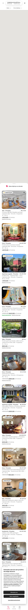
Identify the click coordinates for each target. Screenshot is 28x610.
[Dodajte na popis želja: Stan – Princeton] (24, 192)
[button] (5, 217)
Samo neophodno (14, 596)
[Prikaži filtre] (24, 3)
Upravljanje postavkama (14, 600)
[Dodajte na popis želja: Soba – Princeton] (24, 321)
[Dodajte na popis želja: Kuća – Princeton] (24, 225)
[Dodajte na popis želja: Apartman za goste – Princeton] (24, 256)
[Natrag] (3, 3)
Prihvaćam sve (14, 592)
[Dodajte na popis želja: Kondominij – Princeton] (24, 513)
